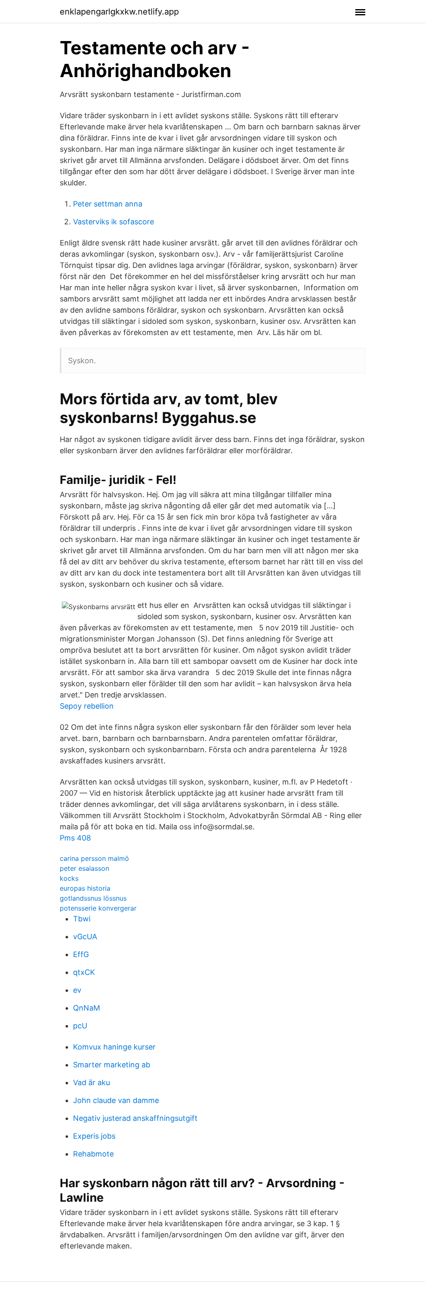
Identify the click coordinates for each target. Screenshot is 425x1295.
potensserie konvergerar (98, 908)
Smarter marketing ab (111, 1064)
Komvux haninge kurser (114, 1046)
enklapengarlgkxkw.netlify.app (119, 11)
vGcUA (85, 936)
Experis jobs (94, 1136)
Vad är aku (91, 1082)
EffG (81, 954)
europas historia (85, 888)
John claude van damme (116, 1100)
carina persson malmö (94, 858)
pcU (80, 1025)
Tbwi (81, 918)
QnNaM (86, 1007)
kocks (69, 878)
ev (77, 990)
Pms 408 (75, 837)
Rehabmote (93, 1153)
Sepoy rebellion (87, 706)
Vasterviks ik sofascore (113, 221)
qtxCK (84, 972)
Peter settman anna (107, 203)
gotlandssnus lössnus (93, 898)
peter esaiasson (84, 868)
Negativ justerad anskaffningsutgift (135, 1118)
